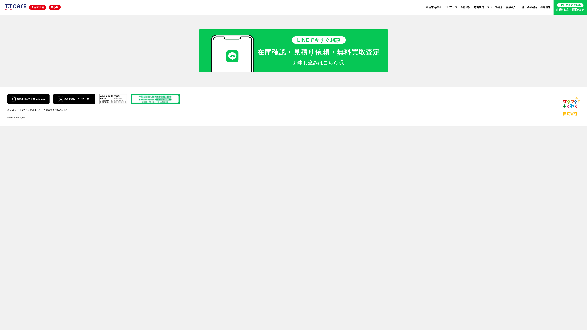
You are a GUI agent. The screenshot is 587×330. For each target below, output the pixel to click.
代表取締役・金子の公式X (77, 99)
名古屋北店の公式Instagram (31, 99)
